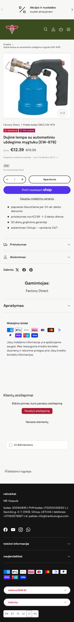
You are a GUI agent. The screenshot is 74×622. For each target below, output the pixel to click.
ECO (6, 165)
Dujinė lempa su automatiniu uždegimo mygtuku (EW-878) (31, 47)
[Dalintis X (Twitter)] (17, 269)
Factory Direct (11, 124)
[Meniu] (68, 29)
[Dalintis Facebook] (24, 269)
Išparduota (49, 179)
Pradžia (7, 44)
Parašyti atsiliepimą (37, 411)
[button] (61, 29)
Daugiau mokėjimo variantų (37, 198)
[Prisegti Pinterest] (31, 269)
